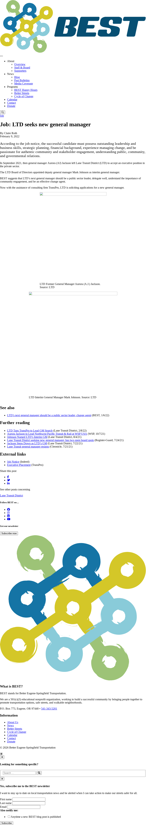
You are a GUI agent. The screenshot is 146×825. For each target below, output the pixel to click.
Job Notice (13, 461)
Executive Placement (19, 464)
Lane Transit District (11, 495)
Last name (6, 803)
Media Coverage (23, 83)
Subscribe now (9, 533)
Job (2, 115)
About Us (12, 722)
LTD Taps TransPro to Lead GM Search (30, 430)
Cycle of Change (23, 96)
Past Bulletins (22, 80)
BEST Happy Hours (25, 89)
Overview (19, 64)
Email (3, 806)
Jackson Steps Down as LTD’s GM (27, 443)
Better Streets (21, 93)
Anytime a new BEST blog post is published (36, 816)
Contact (11, 102)
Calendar (12, 99)
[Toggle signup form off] (2, 779)
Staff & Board (22, 67)
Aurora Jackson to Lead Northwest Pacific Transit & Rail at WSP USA (47, 433)
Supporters (20, 70)
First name (6, 799)
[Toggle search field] (2, 112)
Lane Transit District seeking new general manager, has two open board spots (50, 440)
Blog (17, 77)
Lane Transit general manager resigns (28, 446)
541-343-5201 (49, 708)
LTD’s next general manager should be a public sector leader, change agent (49, 415)
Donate (11, 105)
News (10, 725)
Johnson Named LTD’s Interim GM (27, 436)
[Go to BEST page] (8, 509)
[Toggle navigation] (1, 56)
